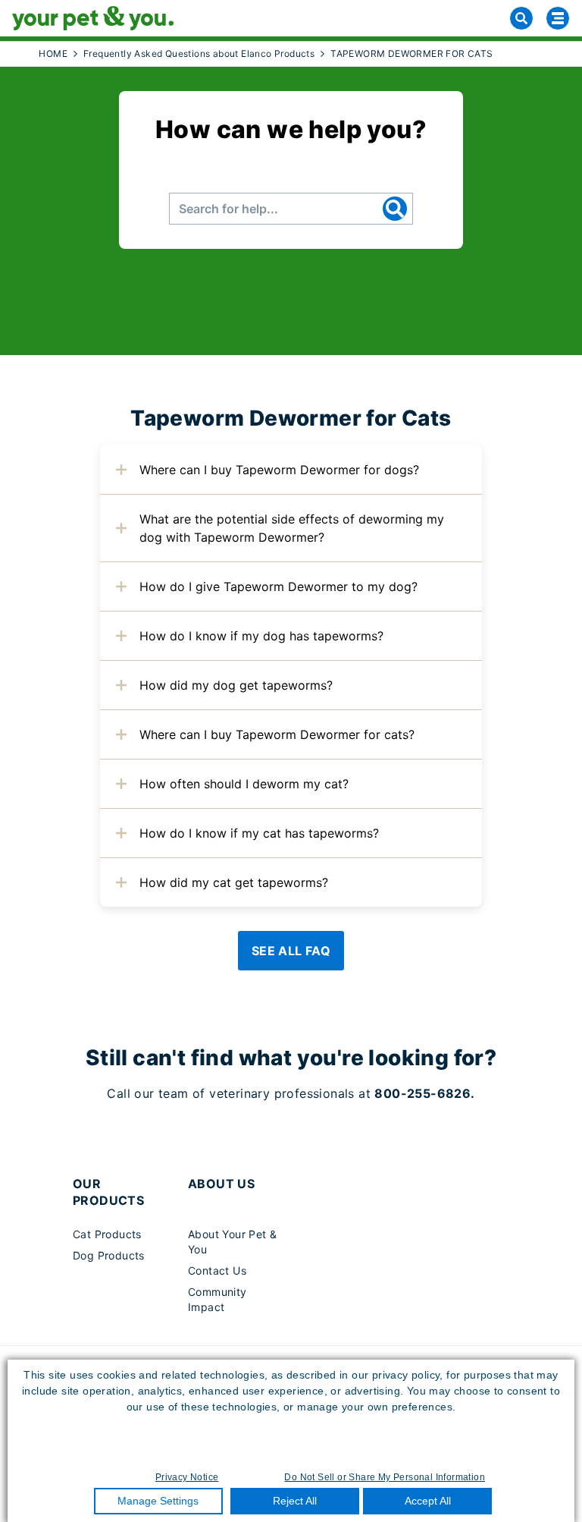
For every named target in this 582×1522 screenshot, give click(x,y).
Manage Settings (158, 1501)
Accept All (428, 1501)
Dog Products (109, 1255)
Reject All (295, 1501)
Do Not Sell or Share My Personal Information (384, 1477)
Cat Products (107, 1234)
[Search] (521, 18)
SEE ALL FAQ (291, 950)
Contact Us (217, 1270)
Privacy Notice (187, 1477)
